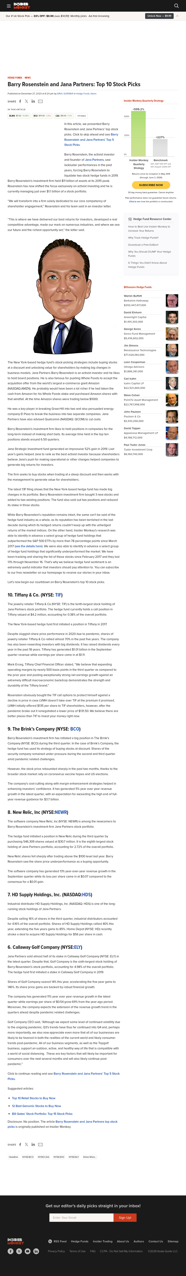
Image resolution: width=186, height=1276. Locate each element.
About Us (123, 1241)
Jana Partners (94, 159)
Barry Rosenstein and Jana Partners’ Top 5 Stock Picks (91, 139)
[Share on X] (27, 101)
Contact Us (156, 1241)
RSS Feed (60, 1241)
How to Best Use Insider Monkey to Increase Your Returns (149, 229)
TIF (57, 595)
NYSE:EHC (59, 1157)
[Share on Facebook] (21, 101)
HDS (86, 894)
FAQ (92, 1251)
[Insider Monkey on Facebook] (12, 1251)
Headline (13, 1157)
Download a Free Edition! (143, 245)
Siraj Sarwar (65, 93)
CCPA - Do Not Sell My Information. (121, 1251)
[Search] (176, 6)
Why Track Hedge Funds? (143, 238)
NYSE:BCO (28, 1157)
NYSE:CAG (43, 1157)
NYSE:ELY (74, 1157)
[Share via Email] (40, 101)
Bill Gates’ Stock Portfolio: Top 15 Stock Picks (42, 1114)
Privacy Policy (56, 1251)
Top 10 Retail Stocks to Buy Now (33, 1098)
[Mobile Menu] (9, 6)
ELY (77, 947)
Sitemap (173, 1241)
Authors (139, 1241)
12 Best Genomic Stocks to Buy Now (36, 1106)
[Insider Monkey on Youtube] (29, 1251)
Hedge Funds (15, 78)
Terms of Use (77, 1251)
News (28, 78)
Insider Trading (102, 1241)
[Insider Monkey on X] (20, 1251)
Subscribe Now (151, 185)
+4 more (81, 115)
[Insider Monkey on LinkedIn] (37, 1251)
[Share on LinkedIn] (33, 101)
